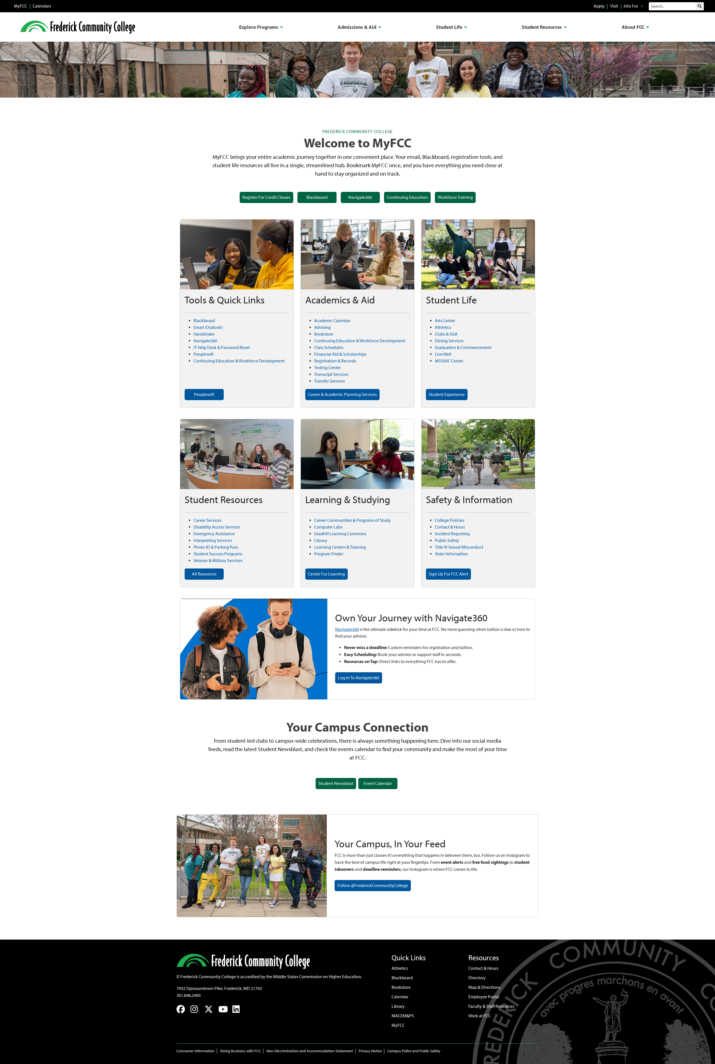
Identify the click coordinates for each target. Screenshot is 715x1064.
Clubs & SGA (446, 334)
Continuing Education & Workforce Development (239, 361)
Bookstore (323, 334)
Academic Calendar (332, 320)
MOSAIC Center (449, 361)
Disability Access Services (217, 527)
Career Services (207, 520)
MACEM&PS (403, 1015)
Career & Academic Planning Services (342, 394)
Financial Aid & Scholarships (340, 354)
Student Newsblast (335, 783)
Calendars (42, 6)
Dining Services (449, 340)
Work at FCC (479, 1015)
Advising (322, 327)
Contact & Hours (450, 527)
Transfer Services (329, 381)
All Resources (204, 574)
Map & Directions (484, 987)
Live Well (443, 354)
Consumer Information (195, 1051)
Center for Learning (326, 574)
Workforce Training (455, 197)
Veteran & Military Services (218, 560)
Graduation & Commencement (463, 347)
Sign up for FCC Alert (448, 574)
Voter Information (451, 553)
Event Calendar (378, 783)
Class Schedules (328, 347)
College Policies (449, 520)
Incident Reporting (452, 533)
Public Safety (447, 540)
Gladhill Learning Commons (340, 533)
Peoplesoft (204, 354)
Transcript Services (331, 374)
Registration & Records (335, 361)
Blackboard (317, 197)
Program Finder (328, 553)
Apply (599, 6)
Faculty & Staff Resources (491, 1006)
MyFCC (20, 6)
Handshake (204, 334)
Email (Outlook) (208, 327)
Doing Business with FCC (240, 1051)
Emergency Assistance (214, 533)
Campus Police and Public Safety (413, 1051)
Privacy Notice (370, 1051)
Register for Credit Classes (266, 197)
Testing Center (327, 367)
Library (320, 540)
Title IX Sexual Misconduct (459, 547)
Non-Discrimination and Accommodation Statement (309, 1051)
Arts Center (445, 320)
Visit (614, 6)
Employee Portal (483, 996)
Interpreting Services (213, 540)
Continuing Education (407, 197)
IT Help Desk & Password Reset (222, 347)
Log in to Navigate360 (358, 677)
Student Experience (447, 394)
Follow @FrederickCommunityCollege (372, 885)
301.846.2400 (189, 995)
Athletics (443, 327)
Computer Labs (328, 527)
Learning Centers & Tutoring (340, 547)
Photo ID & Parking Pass (216, 547)
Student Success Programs (218, 553)
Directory (477, 977)
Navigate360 (360, 197)
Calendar (400, 996)
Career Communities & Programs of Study (352, 520)
